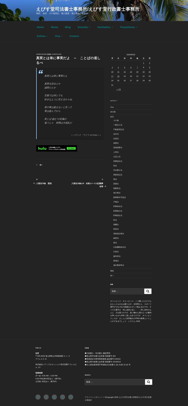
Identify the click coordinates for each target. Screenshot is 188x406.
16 (150, 72)
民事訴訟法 (117, 215)
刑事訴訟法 (117, 161)
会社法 (116, 134)
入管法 (116, 152)
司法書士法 (117, 170)
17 (112, 76)
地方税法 (116, 193)
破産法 (116, 238)
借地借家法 (117, 147)
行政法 (116, 252)
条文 (112, 117)
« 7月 (119, 89)
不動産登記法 (118, 129)
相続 (112, 271)
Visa (57, 36)
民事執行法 (117, 211)
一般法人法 (117, 125)
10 (112, 72)
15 (144, 72)
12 (125, 72)
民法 (115, 220)
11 (118, 72)
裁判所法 (116, 256)
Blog (68, 27)
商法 (115, 179)
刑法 (115, 166)
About (54, 27)
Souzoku (83, 27)
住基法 (116, 139)
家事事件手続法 (119, 197)
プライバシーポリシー (94, 397)
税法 (115, 243)
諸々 (41, 165)
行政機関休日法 (119, 247)
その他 (116, 120)
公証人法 (116, 157)
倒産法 (116, 143)
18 (118, 76)
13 (131, 72)
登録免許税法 (118, 234)
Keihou (41, 36)
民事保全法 (117, 206)
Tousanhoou (127, 27)
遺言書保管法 (118, 265)
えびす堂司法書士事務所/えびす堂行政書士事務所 (88, 9)
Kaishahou (103, 27)
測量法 (116, 224)
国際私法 (116, 188)
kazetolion (56, 54)
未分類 (113, 112)
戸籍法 (116, 202)
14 (137, 72)
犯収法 (116, 229)
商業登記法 (117, 175)
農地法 (116, 261)
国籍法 (116, 184)
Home (40, 27)
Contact (74, 36)
